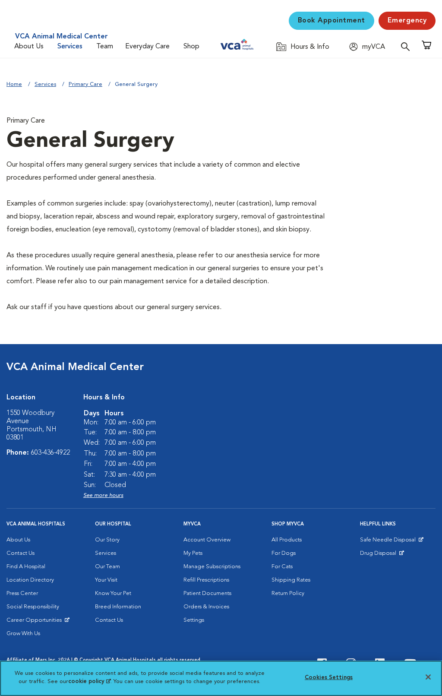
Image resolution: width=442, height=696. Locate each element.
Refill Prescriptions (206, 580)
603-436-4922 (50, 452)
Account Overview (206, 540)
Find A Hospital (25, 566)
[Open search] (407, 46)
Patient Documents (207, 593)
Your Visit (106, 580)
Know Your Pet (113, 593)
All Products (287, 540)
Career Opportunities (35, 622)
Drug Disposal (382, 555)
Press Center (22, 593)
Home (14, 84)
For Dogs (284, 553)
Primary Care (85, 84)
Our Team (107, 566)
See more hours (103, 495)
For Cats (282, 566)
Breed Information (118, 607)
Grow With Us (23, 633)
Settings (193, 620)
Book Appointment (331, 20)
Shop (191, 46)
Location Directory (30, 580)
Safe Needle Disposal (389, 542)
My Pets (192, 553)
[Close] (428, 677)
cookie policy (89, 681)
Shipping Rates (291, 580)
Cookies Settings (329, 677)
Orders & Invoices (206, 607)
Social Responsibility (32, 607)
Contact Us (20, 553)
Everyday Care (147, 46)
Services (69, 46)
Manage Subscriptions (211, 566)
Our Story (107, 540)
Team (104, 46)
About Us (29, 46)
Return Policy (288, 593)
